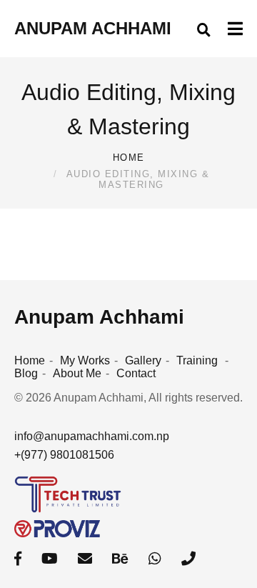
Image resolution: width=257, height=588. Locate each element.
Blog (26, 373)
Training (197, 360)
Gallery (143, 360)
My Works (85, 360)
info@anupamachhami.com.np (91, 436)
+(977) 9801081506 (64, 455)
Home (129, 157)
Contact (136, 373)
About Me (77, 373)
